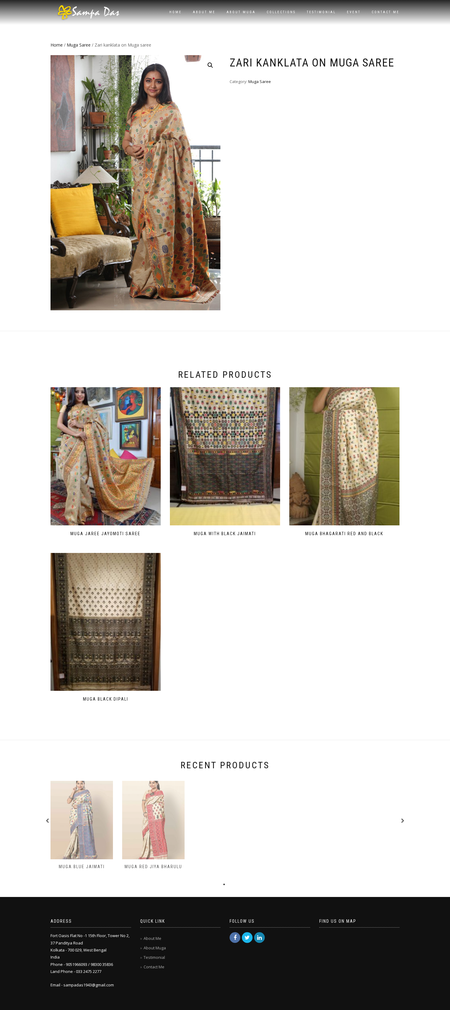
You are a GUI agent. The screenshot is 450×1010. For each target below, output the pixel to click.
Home (175, 12)
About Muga (241, 12)
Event (354, 12)
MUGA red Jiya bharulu (153, 866)
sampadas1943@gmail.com (88, 985)
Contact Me (385, 12)
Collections (281, 12)
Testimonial (321, 12)
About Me (204, 12)
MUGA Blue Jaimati (82, 866)
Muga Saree (79, 45)
